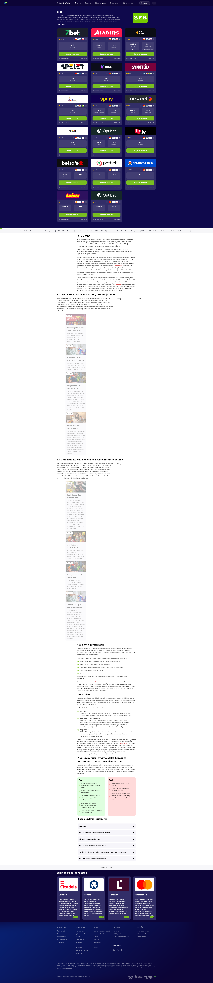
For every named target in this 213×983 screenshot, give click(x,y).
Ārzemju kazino (61, 931)
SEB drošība (119, 231)
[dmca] (139, 977)
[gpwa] (155, 977)
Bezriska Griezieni (62, 939)
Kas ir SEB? (23, 231)
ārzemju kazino (92, 682)
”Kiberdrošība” (123, 743)
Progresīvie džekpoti (82, 950)
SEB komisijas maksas (107, 231)
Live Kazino (60, 945)
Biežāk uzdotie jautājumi (185, 231)
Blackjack (79, 942)
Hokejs (96, 936)
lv (154, 3)
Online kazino (118, 266)
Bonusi (89, 3)
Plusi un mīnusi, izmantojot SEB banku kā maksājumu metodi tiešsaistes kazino (150, 231)
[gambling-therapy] (148, 977)
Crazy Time (79, 956)
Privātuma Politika (143, 931)
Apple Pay (118, 284)
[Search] (141, 3)
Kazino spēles (101, 3)
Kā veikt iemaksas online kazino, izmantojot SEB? (44, 231)
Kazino (79, 3)
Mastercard (141, 894)
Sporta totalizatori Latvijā (102, 931)
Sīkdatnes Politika (142, 934)
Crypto (87, 894)
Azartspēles (115, 3)
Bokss (96, 945)
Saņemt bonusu (72, 54)
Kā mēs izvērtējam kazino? (121, 936)
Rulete (78, 945)
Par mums (116, 931)
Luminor (113, 894)
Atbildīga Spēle (117, 934)
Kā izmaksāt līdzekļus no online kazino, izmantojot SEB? (80, 231)
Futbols (96, 939)
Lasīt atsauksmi (65, 58)
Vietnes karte (141, 936)
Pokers (78, 936)
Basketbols (97, 942)
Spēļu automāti (80, 934)
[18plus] (130, 977)
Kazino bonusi (61, 936)
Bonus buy (79, 953)
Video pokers (80, 939)
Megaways (79, 948)
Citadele (63, 894)
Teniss (96, 948)
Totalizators (129, 3)
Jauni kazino (61, 934)
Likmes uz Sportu (99, 934)
